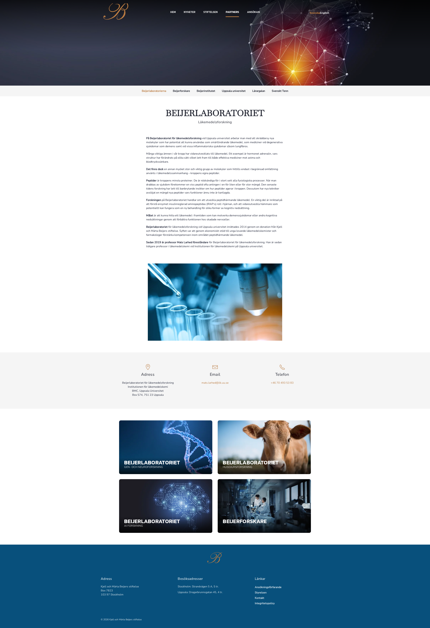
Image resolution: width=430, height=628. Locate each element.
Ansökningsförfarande (267, 587)
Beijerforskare (181, 91)
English (324, 13)
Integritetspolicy (265, 603)
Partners (232, 12)
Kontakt (259, 598)
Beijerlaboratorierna (154, 91)
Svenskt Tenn (280, 91)
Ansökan (253, 12)
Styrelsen (261, 592)
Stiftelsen (210, 12)
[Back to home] (116, 12)
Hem (173, 12)
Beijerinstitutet (206, 91)
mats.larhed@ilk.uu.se (215, 383)
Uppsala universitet (234, 91)
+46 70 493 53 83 (282, 383)
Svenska (315, 13)
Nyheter (189, 12)
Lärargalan (258, 91)
